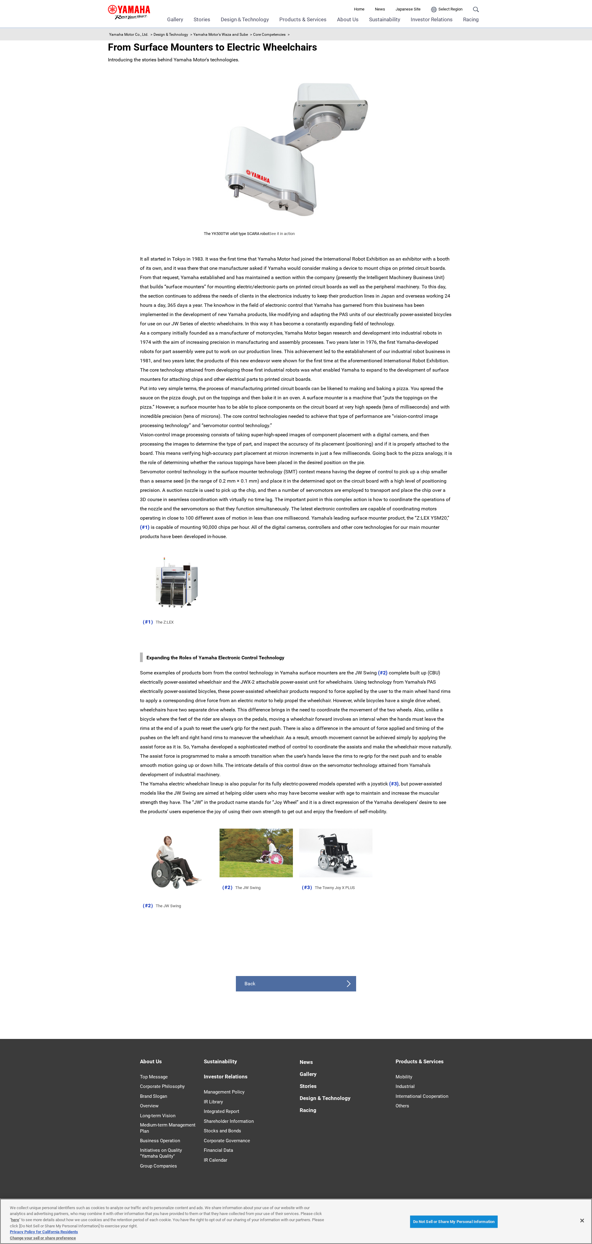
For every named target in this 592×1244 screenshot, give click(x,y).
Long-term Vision (157, 1115)
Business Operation (160, 1140)
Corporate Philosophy (162, 1086)
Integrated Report (221, 1111)
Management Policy (224, 1092)
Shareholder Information (229, 1121)
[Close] (582, 1220)
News (380, 9)
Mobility (404, 1077)
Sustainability (384, 19)
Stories (202, 19)
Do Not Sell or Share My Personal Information (454, 1221)
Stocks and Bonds (222, 1131)
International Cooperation (422, 1096)
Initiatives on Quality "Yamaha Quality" (161, 1153)
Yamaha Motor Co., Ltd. (128, 34)
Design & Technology (171, 34)
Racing (471, 19)
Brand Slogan (153, 1096)
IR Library (213, 1102)
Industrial (405, 1086)
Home (359, 9)
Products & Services (303, 19)
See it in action (282, 233)
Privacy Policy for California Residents (44, 1232)
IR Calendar (215, 1160)
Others (402, 1106)
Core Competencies (269, 34)
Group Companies (158, 1166)
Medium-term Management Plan (167, 1128)
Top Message (154, 1077)
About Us (348, 19)
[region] (296, 1221)
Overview (149, 1106)
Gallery (175, 19)
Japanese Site (408, 9)
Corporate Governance (227, 1140)
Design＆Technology (245, 19)
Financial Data (218, 1150)
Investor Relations (432, 19)
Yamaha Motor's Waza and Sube (220, 34)
